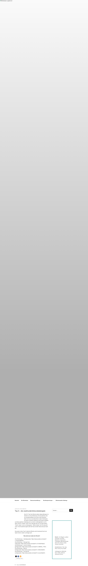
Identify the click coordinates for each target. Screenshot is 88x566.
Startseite (17, 500)
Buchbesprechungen (48, 500)
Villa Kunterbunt (21, 564)
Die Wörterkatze (24, 500)
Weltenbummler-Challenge (61, 500)
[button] (16, 556)
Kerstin (24, 508)
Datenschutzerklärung (35, 500)
